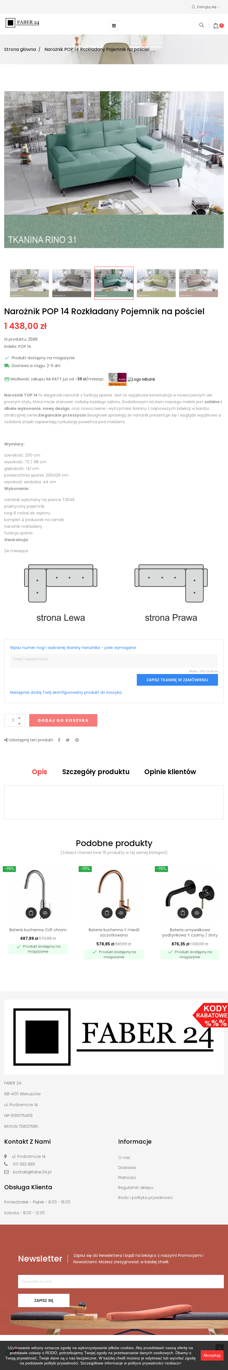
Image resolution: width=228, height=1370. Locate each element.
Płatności (127, 1177)
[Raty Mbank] (141, 379)
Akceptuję (212, 1355)
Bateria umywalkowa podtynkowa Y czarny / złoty (190, 932)
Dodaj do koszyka (63, 720)
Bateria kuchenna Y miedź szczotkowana (114, 932)
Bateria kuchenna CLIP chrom (38, 930)
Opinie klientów (170, 771)
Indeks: (10, 346)
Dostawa (127, 1167)
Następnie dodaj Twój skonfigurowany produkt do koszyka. (66, 692)
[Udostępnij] (59, 740)
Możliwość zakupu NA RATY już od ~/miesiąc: (54, 379)
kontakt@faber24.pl (32, 1172)
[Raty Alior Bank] (117, 379)
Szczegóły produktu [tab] (96, 771)
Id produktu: (15, 339)
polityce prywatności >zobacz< (154, 1363)
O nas (124, 1157)
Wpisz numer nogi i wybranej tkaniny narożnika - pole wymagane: (73, 647)
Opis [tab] (39, 771)
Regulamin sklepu (135, 1187)
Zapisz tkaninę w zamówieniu (177, 680)
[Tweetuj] (68, 740)
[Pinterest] (77, 740)
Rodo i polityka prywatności (145, 1197)
